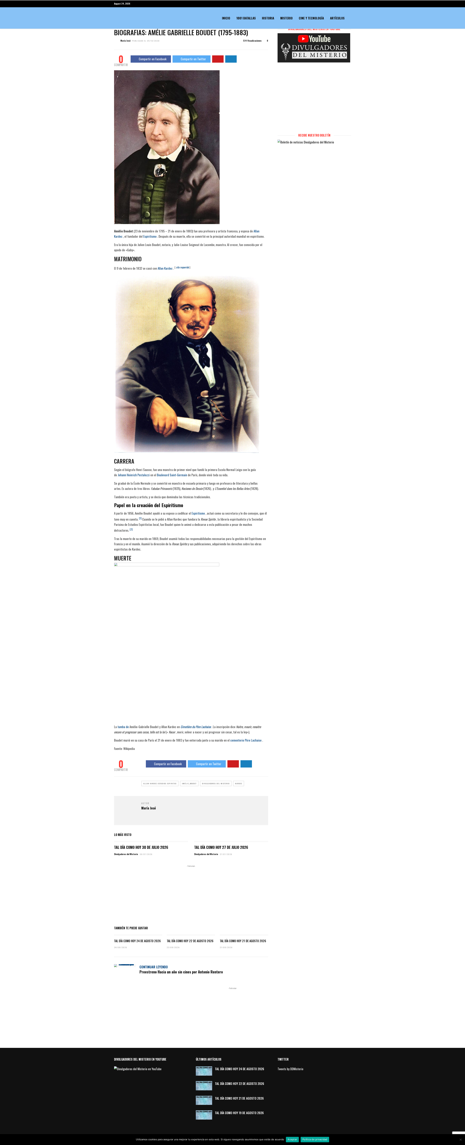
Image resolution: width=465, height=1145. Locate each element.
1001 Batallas (246, 18)
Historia (268, 18)
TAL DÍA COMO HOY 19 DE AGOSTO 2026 (239, 1113)
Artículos (337, 18)
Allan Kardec (165, 268)
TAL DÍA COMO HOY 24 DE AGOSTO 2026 (137, 941)
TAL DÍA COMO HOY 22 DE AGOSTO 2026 (190, 941)
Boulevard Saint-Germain (172, 475)
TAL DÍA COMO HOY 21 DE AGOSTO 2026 (243, 941)
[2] (131, 529)
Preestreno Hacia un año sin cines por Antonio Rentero (181, 972)
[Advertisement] (191, 894)
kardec (238, 783)
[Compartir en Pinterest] (218, 59)
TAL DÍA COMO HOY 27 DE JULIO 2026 (221, 847)
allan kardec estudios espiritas (160, 783)
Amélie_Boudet (189, 783)
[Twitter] (288, 1077)
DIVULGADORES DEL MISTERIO (216, 783)
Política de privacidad (314, 1139)
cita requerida (182, 267)
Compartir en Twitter (193, 59)
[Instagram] (350, 3)
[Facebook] (281, 1077)
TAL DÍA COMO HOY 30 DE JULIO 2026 (141, 847)
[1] (140, 518)
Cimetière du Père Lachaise (196, 726)
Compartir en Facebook (152, 59)
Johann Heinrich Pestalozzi (134, 475)
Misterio (286, 18)
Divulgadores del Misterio (126, 854)
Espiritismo (150, 236)
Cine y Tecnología (311, 18)
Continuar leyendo (154, 967)
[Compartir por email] (231, 59)
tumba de (123, 726)
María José (125, 40)
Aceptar (292, 1139)
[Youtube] (343, 3)
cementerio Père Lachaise (246, 740)
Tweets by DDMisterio (290, 1069)
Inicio (226, 18)
